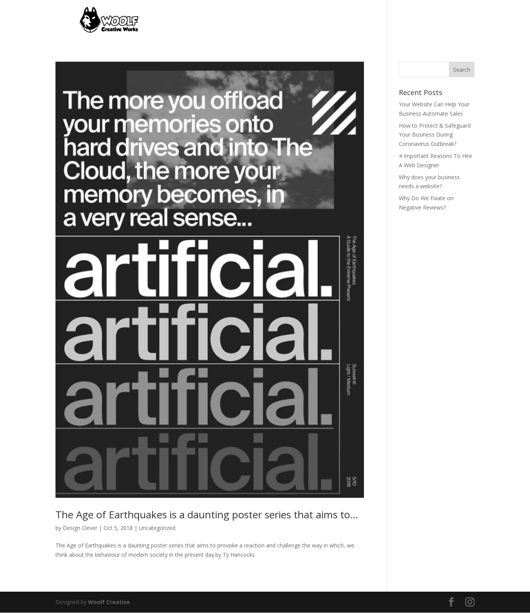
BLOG (401, 20)
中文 (469, 20)
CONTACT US (364, 20)
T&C (425, 20)
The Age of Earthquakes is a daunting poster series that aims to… (206, 514)
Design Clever (80, 528)
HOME (282, 20)
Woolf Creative (109, 602)
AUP (448, 20)
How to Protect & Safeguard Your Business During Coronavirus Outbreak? (435, 135)
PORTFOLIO (318, 20)
